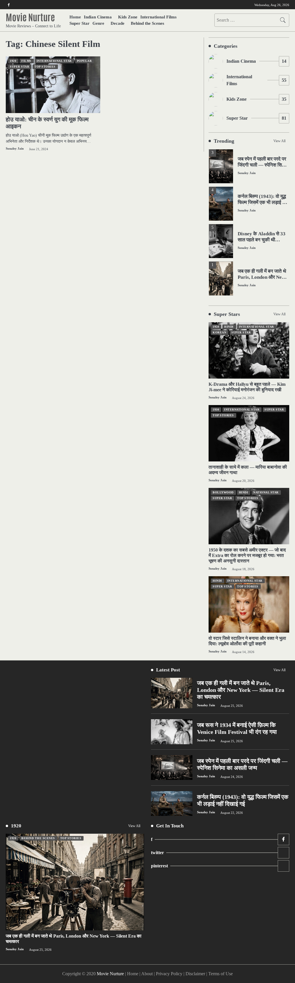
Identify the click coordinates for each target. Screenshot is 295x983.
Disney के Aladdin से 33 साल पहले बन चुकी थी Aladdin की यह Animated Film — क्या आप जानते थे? (263, 242)
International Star (54, 60)
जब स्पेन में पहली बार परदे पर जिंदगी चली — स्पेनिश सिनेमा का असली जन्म (263, 164)
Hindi (229, 326)
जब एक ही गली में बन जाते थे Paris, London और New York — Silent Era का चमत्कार (262, 279)
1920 (13, 60)
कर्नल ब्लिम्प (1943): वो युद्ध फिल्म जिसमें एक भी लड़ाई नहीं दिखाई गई (263, 202)
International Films (158, 17)
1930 (216, 409)
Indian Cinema (98, 17)
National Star (266, 492)
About (147, 973)
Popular (84, 60)
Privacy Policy (169, 973)
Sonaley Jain (15, 148)
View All (279, 141)
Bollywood (223, 492)
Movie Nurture (30, 16)
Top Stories (45, 66)
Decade (117, 23)
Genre (98, 23)
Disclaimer (195, 973)
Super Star (79, 23)
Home (75, 17)
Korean (219, 332)
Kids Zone (127, 17)
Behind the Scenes (147, 23)
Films (26, 60)
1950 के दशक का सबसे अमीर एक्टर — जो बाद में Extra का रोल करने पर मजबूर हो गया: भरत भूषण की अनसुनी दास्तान (247, 555)
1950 (216, 326)
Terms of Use (220, 973)
